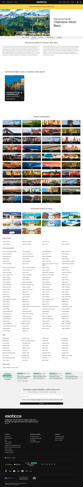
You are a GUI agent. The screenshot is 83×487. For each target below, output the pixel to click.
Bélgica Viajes (6, 340)
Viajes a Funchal (26, 279)
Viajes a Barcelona (7, 256)
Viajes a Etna (65, 277)
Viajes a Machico (65, 294)
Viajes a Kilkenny (46, 287)
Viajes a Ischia (65, 282)
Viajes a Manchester (66, 296)
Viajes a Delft (65, 274)
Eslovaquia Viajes (26, 343)
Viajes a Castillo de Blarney (9, 267)
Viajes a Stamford (26, 323)
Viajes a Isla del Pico (66, 284)
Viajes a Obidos (6, 301)
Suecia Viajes (6, 360)
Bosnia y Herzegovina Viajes (28, 340)
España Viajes (65, 343)
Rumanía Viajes (25, 357)
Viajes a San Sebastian (47, 316)
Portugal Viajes (25, 355)
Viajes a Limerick (46, 291)
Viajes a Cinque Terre (27, 270)
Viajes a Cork (25, 272)
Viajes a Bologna (65, 258)
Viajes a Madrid (25, 296)
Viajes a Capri (25, 263)
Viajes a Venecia (26, 328)
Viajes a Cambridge (7, 263)
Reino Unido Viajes (46, 355)
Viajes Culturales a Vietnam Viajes (10, 367)
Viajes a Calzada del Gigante (68, 261)
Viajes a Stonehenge (66, 323)
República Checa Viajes (67, 355)
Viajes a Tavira (25, 326)
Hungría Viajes (6, 348)
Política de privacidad (35, 399)
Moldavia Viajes (25, 352)
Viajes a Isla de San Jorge (28, 284)
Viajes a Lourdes (45, 241)
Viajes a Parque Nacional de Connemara (31, 306)
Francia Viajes (25, 345)
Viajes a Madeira (6, 296)
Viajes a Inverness (46, 282)
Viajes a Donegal (6, 277)
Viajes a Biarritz (25, 258)
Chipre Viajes (45, 340)
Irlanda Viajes (45, 348)
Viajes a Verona (45, 328)
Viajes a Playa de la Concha (48, 308)
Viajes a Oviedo (25, 304)
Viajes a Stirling (45, 323)
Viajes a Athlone (65, 253)
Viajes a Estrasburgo (27, 241)
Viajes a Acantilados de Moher (9, 251)
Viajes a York (25, 330)
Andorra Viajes (45, 338)
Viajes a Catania (45, 267)
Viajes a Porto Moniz (26, 311)
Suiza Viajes (25, 360)
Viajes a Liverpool (26, 294)
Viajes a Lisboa (65, 291)
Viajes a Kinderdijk (66, 287)
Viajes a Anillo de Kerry (27, 253)
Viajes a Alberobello (46, 251)
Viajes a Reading (65, 311)
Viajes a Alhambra (66, 251)
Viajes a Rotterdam (7, 316)
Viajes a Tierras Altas (47, 326)
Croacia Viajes (65, 340)
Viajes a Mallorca (46, 296)
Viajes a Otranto (6, 304)
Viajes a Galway (45, 279)
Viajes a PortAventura (7, 311)
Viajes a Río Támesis (7, 313)
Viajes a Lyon (65, 241)
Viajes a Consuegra (7, 272)
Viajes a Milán (25, 299)
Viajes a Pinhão (6, 308)
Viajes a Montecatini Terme (48, 299)
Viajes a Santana (65, 316)
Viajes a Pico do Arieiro (67, 306)
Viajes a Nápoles (65, 299)
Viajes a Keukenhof (26, 287)
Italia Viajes (25, 350)
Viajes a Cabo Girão (46, 261)
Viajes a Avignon (6, 241)
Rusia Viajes (44, 357)
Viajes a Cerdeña (6, 270)
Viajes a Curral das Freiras (48, 274)
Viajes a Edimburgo (46, 277)
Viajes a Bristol (6, 261)
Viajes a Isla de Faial (7, 284)
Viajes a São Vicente (27, 318)
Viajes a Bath (65, 256)
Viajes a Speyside (66, 321)
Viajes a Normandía (26, 244)
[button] (41, 403)
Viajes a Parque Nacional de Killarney (50, 306)
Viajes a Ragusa (45, 311)
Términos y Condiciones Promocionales (12, 447)
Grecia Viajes (45, 345)
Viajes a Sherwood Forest (47, 318)
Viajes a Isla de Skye (46, 284)
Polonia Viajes (6, 355)
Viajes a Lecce (6, 291)
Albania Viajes (6, 338)
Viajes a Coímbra (46, 270)
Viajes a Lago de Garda (47, 289)
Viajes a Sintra (6, 321)
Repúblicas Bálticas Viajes (8, 357)
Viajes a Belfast (6, 258)
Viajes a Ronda (65, 313)
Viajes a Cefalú (65, 267)
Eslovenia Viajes (45, 343)
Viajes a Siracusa (26, 321)
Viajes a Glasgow (6, 282)
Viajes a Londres (45, 294)
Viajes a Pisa (25, 308)
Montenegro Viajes (46, 352)
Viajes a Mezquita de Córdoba (9, 299)
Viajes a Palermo (6, 306)
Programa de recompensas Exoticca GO (13, 445)
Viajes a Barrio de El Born (28, 256)
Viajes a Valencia (6, 328)
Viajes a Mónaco (6, 244)
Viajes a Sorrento (46, 321)
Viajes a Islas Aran (7, 287)
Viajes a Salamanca (26, 316)
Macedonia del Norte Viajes (9, 352)
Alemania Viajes (26, 338)
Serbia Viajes (65, 357)
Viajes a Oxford (45, 304)
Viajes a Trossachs (66, 326)
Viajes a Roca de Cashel (27, 313)
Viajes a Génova (65, 279)
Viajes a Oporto (25, 301)
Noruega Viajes (65, 352)
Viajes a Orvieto (45, 301)
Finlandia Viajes (6, 345)
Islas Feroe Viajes (6, 350)
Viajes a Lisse (6, 294)
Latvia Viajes (64, 350)
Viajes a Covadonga (26, 274)
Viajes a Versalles (66, 244)
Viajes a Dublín (25, 277)
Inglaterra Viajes (26, 348)
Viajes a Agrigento (26, 251)
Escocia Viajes (6, 343)
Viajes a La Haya (6, 289)
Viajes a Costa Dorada (8, 274)
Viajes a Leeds (25, 291)
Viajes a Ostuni (65, 301)
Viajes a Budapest (26, 261)
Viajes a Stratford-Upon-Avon (9, 326)
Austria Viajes (65, 338)
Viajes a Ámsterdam (7, 253)
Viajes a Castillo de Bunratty (28, 267)
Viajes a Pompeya (66, 308)
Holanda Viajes (65, 345)
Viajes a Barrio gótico (47, 256)
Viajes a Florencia (7, 279)
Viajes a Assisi (45, 253)
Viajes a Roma (45, 313)
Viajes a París (45, 244)
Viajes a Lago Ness (66, 289)
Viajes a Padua (65, 304)
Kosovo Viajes (45, 350)
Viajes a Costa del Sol (66, 272)
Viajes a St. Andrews (7, 323)
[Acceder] (80, 2)
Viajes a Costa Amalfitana (48, 272)
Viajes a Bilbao (45, 258)
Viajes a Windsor (6, 330)
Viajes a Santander (7, 318)
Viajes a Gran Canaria (27, 282)
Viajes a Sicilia (65, 318)
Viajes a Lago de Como (27, 289)
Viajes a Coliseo (65, 270)
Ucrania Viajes (45, 360)
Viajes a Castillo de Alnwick (68, 263)
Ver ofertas (42, 7)
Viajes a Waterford (66, 328)
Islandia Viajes (65, 348)
